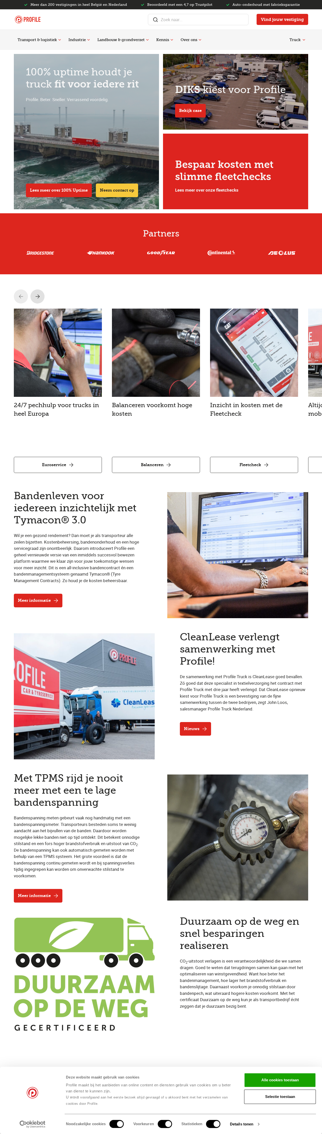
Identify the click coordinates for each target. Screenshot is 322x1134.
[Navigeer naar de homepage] (28, 19)
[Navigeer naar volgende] (37, 296)
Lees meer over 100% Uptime (59, 190)
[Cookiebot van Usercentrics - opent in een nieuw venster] (33, 1124)
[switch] (165, 1124)
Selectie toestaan (280, 1096)
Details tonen (241, 1124)
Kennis (162, 40)
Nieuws (191, 728)
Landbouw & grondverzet (121, 40)
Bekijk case (190, 110)
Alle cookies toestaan (280, 1080)
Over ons (189, 40)
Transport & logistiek (37, 40)
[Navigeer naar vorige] (21, 296)
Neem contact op (117, 190)
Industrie (77, 40)
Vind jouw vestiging (282, 19)
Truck (295, 40)
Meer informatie (34, 600)
